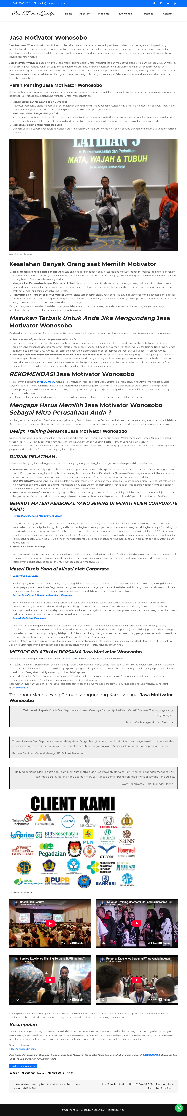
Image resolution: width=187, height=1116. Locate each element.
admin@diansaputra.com (51, 3)
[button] (179, 1108)
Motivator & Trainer (62, 1073)
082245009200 (21, 3)
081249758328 (20, 687)
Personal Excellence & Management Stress (37, 516)
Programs (103, 13)
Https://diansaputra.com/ (22, 1049)
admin (16, 1073)
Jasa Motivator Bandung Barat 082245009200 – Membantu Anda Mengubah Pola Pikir (138, 1086)
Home (68, 13)
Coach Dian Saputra (64, 658)
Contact (167, 13)
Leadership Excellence (25, 576)
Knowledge (125, 13)
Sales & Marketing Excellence (29, 618)
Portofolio (147, 13)
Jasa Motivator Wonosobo (23, 1066)
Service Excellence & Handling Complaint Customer (42, 595)
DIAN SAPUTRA (46, 382)
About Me (85, 13)
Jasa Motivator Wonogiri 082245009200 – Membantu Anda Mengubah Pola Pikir (46, 1086)
